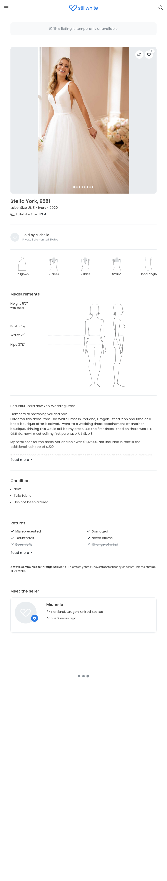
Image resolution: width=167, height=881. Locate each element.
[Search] (160, 7)
